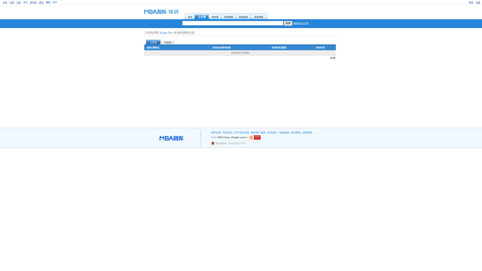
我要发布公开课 (301, 23)
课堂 (25, 2)
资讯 (41, 2)
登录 (471, 2)
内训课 (167, 42)
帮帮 (55, 2)
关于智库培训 (241, 132)
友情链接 (284, 132)
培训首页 (228, 132)
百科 (18, 2)
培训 (48, 2)
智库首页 (216, 132)
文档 (12, 2)
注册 (478, 2)
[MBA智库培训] (161, 13)
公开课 (153, 42)
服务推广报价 (258, 132)
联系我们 (272, 132)
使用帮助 (307, 132)
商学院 (33, 2)
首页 (5, 2)
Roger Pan (166, 32)
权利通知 (296, 132)
